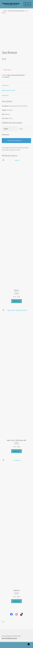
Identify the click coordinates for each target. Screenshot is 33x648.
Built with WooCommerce (9, 638)
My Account (5, 645)
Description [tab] (5, 85)
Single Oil (6, 77)
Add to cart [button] (16, 301)
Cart (25, 643)
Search (16, 645)
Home (4, 10)
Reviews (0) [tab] (5, 95)
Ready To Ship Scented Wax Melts (16, 10)
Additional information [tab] (8, 90)
